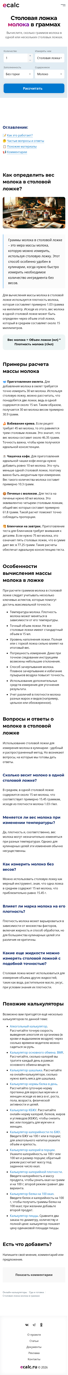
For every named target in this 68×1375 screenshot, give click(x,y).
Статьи (34, 1341)
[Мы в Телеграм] (34, 1325)
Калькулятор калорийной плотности (36, 1172)
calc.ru (28, 1367)
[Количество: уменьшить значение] (30, 60)
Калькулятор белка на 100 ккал (31, 1194)
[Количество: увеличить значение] (30, 56)
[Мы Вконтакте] (26, 1325)
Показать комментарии (34, 1275)
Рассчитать (32, 88)
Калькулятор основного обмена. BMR (36, 1052)
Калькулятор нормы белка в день (33, 1084)
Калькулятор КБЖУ (23, 1110)
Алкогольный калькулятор (28, 1026)
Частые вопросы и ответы (25, 141)
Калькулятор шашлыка (26, 1070)
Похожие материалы (22, 146)
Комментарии (17, 152)
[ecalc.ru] (13, 5)
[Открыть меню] (63, 5)
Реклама (34, 1353)
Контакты (34, 1359)
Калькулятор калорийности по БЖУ (35, 1132)
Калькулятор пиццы (24, 1216)
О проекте (34, 1334)
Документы (34, 1347)
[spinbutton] (16, 58)
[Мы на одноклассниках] (41, 1325)
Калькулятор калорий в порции (32, 1150)
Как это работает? (20, 135)
